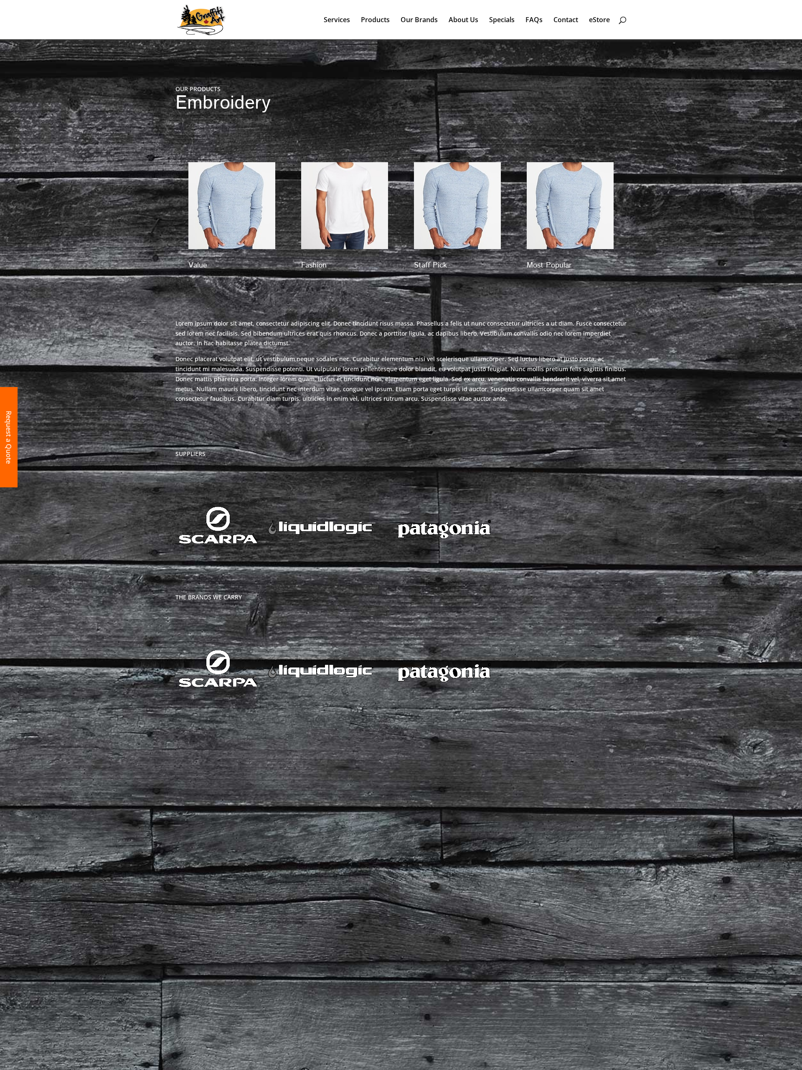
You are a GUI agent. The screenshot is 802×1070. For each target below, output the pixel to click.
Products (375, 20)
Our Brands (419, 20)
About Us (463, 20)
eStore (599, 20)
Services (337, 20)
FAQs (534, 20)
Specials (502, 20)
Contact (565, 20)
